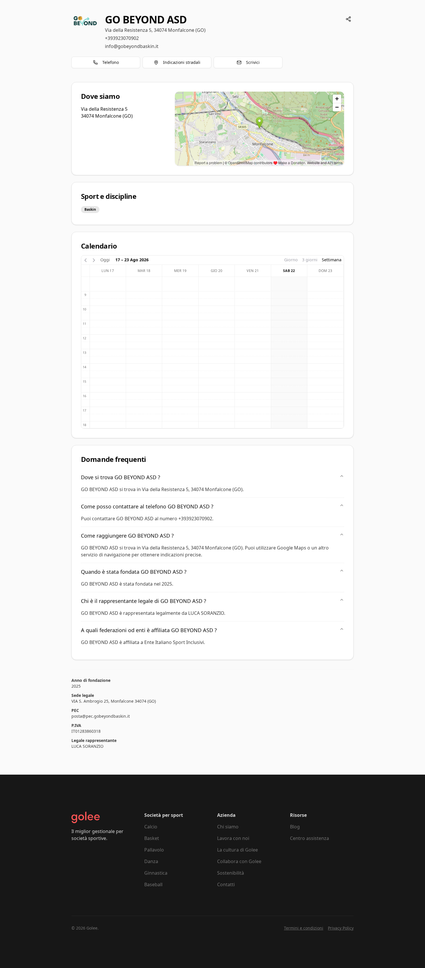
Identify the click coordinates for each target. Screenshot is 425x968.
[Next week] (94, 259)
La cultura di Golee (237, 850)
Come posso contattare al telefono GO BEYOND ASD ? (147, 506)
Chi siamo (228, 826)
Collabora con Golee (239, 861)
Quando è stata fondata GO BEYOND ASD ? (133, 571)
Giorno (291, 259)
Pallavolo (154, 850)
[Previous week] (85, 259)
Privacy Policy (341, 928)
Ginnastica (155, 873)
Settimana (331, 259)
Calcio (150, 826)
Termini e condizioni (303, 928)
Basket (151, 838)
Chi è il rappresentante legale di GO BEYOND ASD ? (143, 600)
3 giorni (309, 259)
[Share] (348, 19)
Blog (295, 826)
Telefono (110, 62)
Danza (151, 861)
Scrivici (253, 62)
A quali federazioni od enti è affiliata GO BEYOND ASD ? (149, 630)
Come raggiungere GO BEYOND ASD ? (127, 535)
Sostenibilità (230, 873)
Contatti (226, 884)
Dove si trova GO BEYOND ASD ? (120, 477)
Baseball (153, 884)
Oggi (105, 259)
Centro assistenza (309, 838)
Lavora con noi (233, 838)
